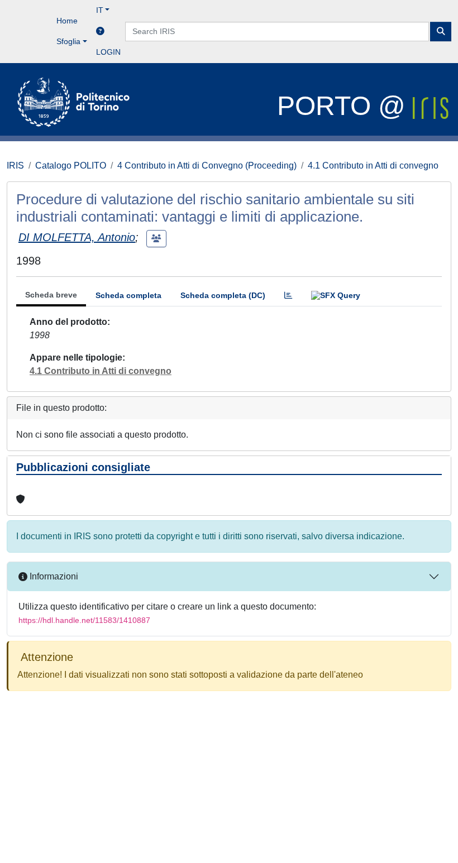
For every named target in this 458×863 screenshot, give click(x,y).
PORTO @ (345, 106)
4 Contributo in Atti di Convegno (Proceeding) (207, 165)
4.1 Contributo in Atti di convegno (373, 165)
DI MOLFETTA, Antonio (76, 237)
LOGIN (108, 51)
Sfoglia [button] (68, 41)
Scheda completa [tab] (128, 295)
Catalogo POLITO (70, 165)
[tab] (288, 295)
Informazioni (52, 576)
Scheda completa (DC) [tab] (222, 295)
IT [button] (99, 10)
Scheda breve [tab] (51, 294)
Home (67, 20)
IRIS (15, 165)
